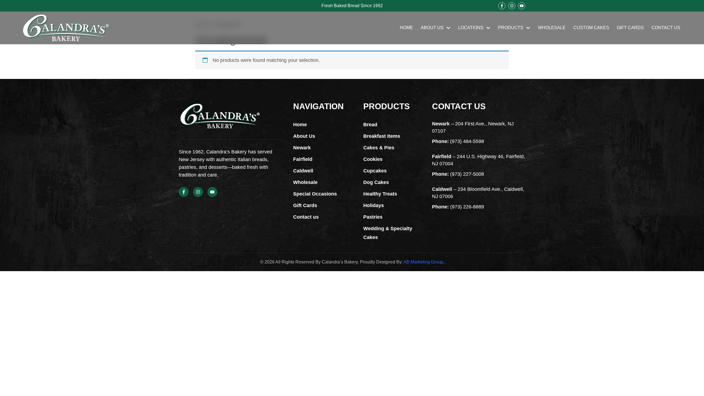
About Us (432, 27)
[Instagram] (511, 5)
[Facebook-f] (501, 5)
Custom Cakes (591, 27)
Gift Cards (630, 27)
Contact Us (665, 27)
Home (406, 27)
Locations (470, 27)
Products (510, 27)
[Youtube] (521, 5)
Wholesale (552, 27)
